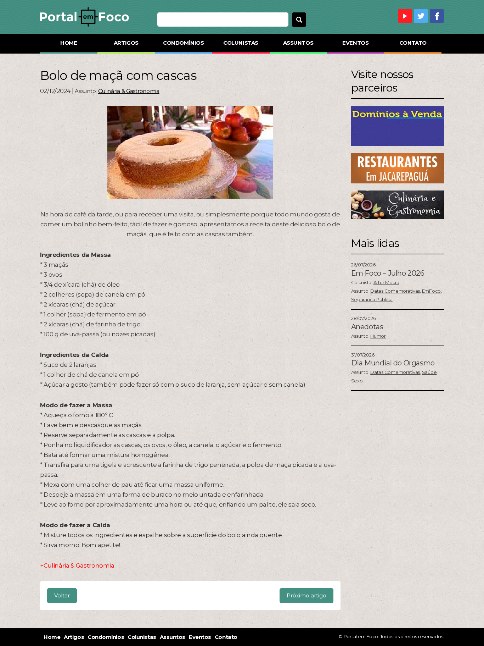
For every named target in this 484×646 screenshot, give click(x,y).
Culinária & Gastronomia (128, 91)
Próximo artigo (306, 595)
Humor (378, 336)
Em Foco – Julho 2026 (387, 273)
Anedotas (367, 326)
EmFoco (431, 291)
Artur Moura (386, 282)
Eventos (355, 42)
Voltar (62, 595)
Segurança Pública (372, 299)
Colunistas (240, 42)
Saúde (429, 372)
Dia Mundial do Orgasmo (393, 363)
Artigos (126, 42)
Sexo (357, 380)
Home (68, 42)
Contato (413, 42)
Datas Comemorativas (395, 291)
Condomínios (183, 42)
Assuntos (298, 42)
